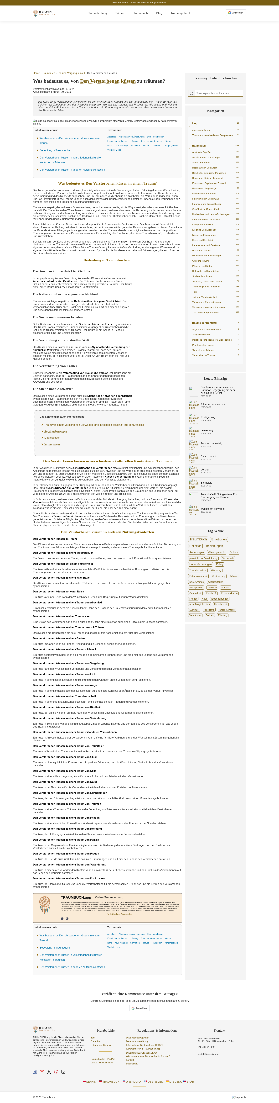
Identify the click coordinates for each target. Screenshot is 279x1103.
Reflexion (195, 546)
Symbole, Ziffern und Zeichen (215, 281)
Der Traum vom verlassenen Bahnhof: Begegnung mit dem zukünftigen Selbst (218, 390)
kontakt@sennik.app (208, 1054)
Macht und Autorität (215, 250)
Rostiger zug (208, 417)
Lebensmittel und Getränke (215, 245)
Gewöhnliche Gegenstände (215, 209)
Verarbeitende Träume (215, 355)
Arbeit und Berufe (215, 162)
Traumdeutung (97, 13)
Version (205, 469)
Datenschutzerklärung (137, 1041)
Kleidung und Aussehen (215, 229)
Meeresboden (52, 437)
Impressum (132, 1063)
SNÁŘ (190, 1081)
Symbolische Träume (215, 350)
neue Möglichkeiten (199, 604)
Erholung (222, 615)
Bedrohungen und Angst (215, 167)
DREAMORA (133, 1081)
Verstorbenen (52, 444)
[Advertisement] (139, 45)
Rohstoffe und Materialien (215, 271)
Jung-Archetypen (215, 130)
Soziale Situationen (215, 276)
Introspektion (196, 587)
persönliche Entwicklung (203, 558)
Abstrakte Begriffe (215, 152)
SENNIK (91, 1081)
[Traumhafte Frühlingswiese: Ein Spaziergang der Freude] (194, 501)
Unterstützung (215, 582)
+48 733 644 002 (206, 1047)
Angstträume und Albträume (215, 329)
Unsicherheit (220, 604)
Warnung (216, 570)
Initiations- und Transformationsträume (215, 339)
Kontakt (130, 1060)
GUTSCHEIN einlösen (102, 1062)
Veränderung (218, 576)
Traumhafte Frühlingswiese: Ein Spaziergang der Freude (219, 496)
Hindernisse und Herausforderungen (215, 214)
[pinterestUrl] (67, 919)
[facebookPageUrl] (62, 919)
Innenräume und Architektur (215, 219)
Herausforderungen (200, 564)
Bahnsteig (206, 482)
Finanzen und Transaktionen (215, 204)
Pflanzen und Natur (215, 266)
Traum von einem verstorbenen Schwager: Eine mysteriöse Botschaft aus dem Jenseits (94, 424)
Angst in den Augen (55, 431)
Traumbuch (141, 13)
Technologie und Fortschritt (215, 286)
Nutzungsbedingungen (137, 1037)
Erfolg (219, 564)
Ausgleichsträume (215, 334)
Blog (159, 13)
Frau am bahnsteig (211, 443)
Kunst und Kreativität (215, 240)
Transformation (198, 570)
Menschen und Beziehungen (215, 255)
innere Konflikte (227, 609)
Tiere (215, 291)
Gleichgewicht (216, 552)
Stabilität (225, 587)
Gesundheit (195, 593)
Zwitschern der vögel (213, 508)
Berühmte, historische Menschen (215, 173)
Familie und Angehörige (215, 188)
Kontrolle (212, 587)
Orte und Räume (215, 260)
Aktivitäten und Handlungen (215, 157)
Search (191, 93)
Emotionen (219, 539)
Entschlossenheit (198, 576)
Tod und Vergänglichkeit (71, 73)
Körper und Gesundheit (215, 235)
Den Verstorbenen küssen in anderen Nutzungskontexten (72, 169)
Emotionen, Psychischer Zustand (215, 183)
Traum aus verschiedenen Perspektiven (215, 135)
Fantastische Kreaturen (215, 193)
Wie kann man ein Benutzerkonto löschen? (148, 1056)
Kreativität (211, 593)
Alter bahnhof (208, 456)
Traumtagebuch (181, 13)
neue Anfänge (196, 582)
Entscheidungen (219, 598)
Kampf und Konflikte (215, 224)
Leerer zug (207, 430)
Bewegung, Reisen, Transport (215, 178)
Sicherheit (228, 558)
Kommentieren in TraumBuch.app (143, 1048)
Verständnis (195, 615)
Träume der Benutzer (215, 323)
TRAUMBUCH (110, 1081)
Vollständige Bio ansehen (120, 914)
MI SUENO (175, 1081)
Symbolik (194, 609)
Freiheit (210, 615)
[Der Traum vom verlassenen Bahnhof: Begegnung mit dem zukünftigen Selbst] (194, 395)
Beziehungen (214, 546)
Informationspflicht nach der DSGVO (144, 1045)
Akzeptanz (209, 609)
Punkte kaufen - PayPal (102, 1059)
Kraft (204, 598)
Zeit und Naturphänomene (215, 312)
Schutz (234, 552)
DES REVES (155, 1081)
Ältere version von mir (213, 404)
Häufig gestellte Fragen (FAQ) (141, 1052)
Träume (120, 13)
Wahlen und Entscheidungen (215, 302)
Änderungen (196, 552)
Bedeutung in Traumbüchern (56, 150)
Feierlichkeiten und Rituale (215, 198)
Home (36, 73)
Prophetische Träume (215, 345)
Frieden (193, 598)
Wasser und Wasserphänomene (215, 307)
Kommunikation (229, 593)
